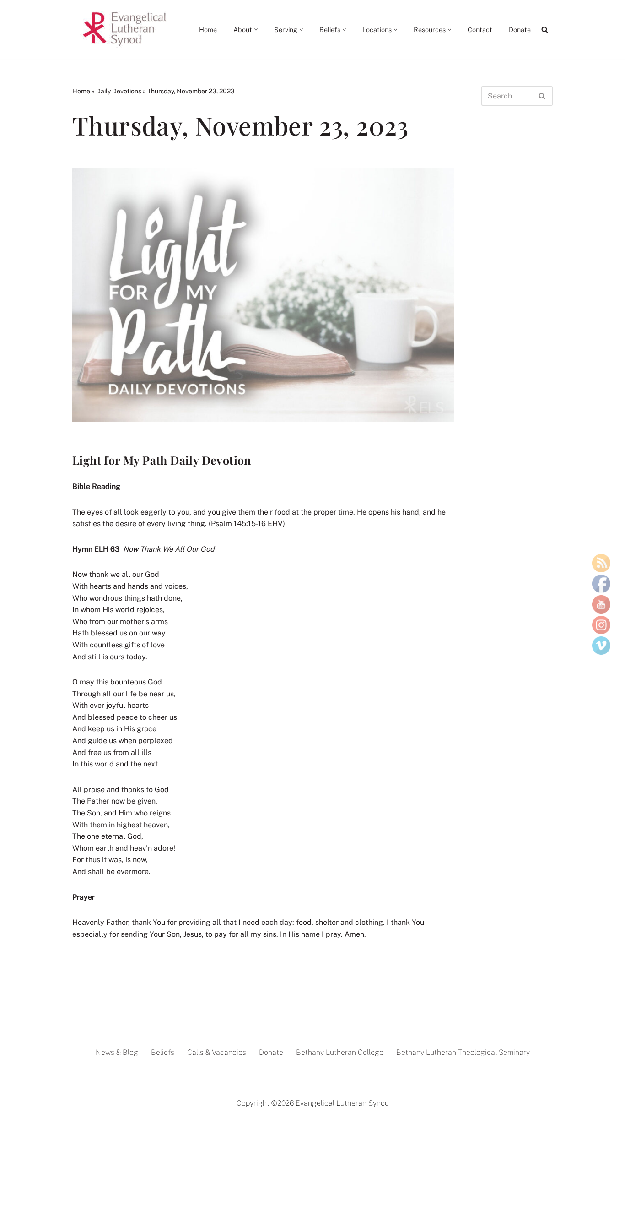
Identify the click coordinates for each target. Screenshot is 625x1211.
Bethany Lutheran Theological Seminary (463, 1052)
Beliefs (162, 1052)
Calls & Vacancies (216, 1052)
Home (208, 29)
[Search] (544, 29)
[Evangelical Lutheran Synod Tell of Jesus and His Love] (125, 29)
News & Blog (117, 1052)
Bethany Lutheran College (339, 1052)
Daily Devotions (118, 91)
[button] (256, 29)
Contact (480, 29)
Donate (520, 29)
